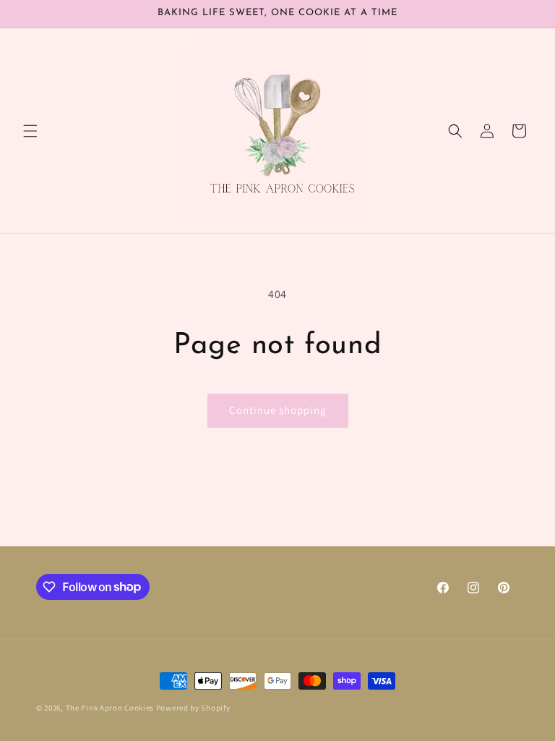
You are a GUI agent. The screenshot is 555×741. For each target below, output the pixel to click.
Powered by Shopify (193, 708)
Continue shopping (278, 410)
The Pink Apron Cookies (110, 708)
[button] (30, 131)
